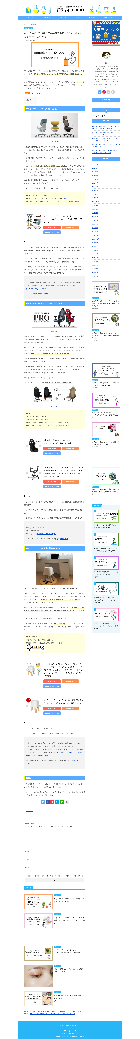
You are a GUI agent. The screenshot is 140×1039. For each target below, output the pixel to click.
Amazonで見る (70, 227)
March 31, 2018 (49, 293)
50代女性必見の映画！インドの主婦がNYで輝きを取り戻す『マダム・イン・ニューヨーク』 (69, 998)
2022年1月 (95, 235)
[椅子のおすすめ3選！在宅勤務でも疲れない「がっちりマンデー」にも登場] (57, 802)
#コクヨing (71, 285)
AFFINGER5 (80, 1036)
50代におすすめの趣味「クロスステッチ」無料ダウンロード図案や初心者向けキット (106, 127)
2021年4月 (95, 265)
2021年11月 (95, 243)
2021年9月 (95, 250)
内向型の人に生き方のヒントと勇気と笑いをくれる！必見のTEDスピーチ (106, 133)
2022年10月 (95, 202)
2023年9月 (95, 164)
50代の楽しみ (62, 17)
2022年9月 (95, 205)
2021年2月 (95, 273)
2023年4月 (95, 183)
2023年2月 (95, 187)
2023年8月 (95, 168)
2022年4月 (95, 224)
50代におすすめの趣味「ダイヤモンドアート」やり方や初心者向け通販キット (106, 626)
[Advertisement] (54, 937)
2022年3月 (95, 228)
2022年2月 (95, 231)
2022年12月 (95, 194)
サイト (27, 868)
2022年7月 (95, 213)
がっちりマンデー (38, 93)
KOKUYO (56, 142)
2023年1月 (95, 190)
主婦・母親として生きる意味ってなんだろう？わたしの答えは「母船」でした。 (106, 139)
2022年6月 (95, 217)
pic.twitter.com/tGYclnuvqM (38, 755)
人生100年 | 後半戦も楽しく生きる (70, 1034)
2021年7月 (95, 258)
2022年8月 (95, 209)
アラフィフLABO (70, 1030)
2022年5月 (95, 220)
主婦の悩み (47, 17)
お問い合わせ (108, 17)
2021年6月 (95, 261)
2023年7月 (95, 172)
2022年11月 (95, 198)
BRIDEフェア (64, 425)
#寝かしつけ (72, 752)
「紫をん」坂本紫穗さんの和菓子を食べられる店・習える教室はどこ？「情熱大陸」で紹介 (69, 920)
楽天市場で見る (52, 227)
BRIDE (56, 331)
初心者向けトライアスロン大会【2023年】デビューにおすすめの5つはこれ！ (106, 600)
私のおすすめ (93, 17)
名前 (27, 851)
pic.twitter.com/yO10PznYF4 (36, 288)
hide (33, 100)
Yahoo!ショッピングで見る (52, 232)
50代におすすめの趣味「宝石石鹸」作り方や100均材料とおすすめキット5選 (105, 152)
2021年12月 (95, 239)
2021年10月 (95, 246)
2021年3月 (95, 269)
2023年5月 (95, 179)
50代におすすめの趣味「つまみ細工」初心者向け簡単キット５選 (106, 145)
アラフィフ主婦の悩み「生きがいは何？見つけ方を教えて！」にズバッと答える (55, 1011)
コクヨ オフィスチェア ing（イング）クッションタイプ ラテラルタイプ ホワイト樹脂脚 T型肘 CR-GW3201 (63, 219)
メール (27, 859)
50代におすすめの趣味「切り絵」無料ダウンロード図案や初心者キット (52, 1014)
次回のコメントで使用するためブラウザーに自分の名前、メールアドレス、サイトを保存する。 (55, 876)
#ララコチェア (60, 752)
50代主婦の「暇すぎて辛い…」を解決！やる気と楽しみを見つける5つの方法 (106, 574)
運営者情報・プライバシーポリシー (75, 1026)
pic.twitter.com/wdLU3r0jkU (46, 533)
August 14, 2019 (62, 538)
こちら (64, 198)
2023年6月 (95, 175)
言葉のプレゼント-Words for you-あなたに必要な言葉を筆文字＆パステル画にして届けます (106, 303)
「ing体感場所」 (74, 201)
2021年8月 (95, 254)
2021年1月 (95, 276)
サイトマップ (32, 17)
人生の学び (77, 17)
